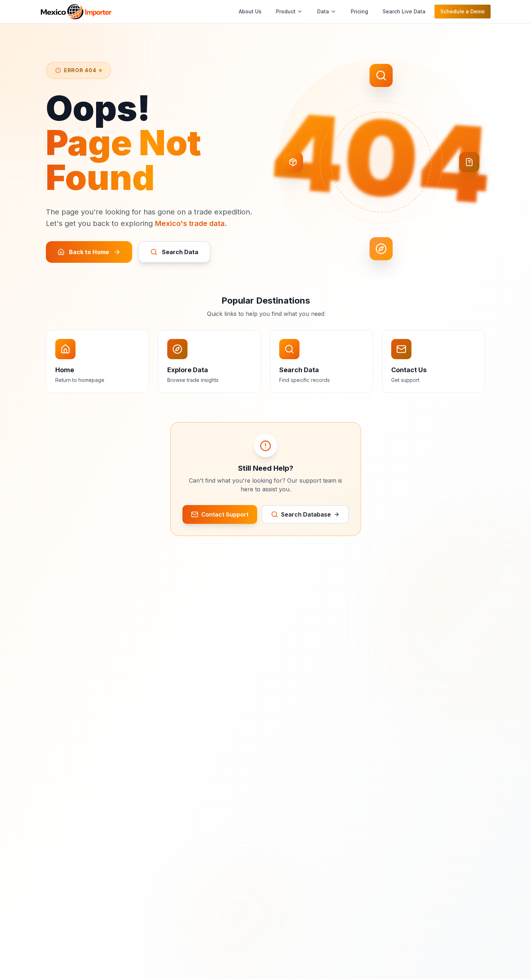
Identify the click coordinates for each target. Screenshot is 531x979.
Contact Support (225, 514)
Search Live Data (404, 11)
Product (285, 11)
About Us (250, 11)
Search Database (306, 514)
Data (323, 11)
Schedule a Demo (462, 11)
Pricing (359, 11)
